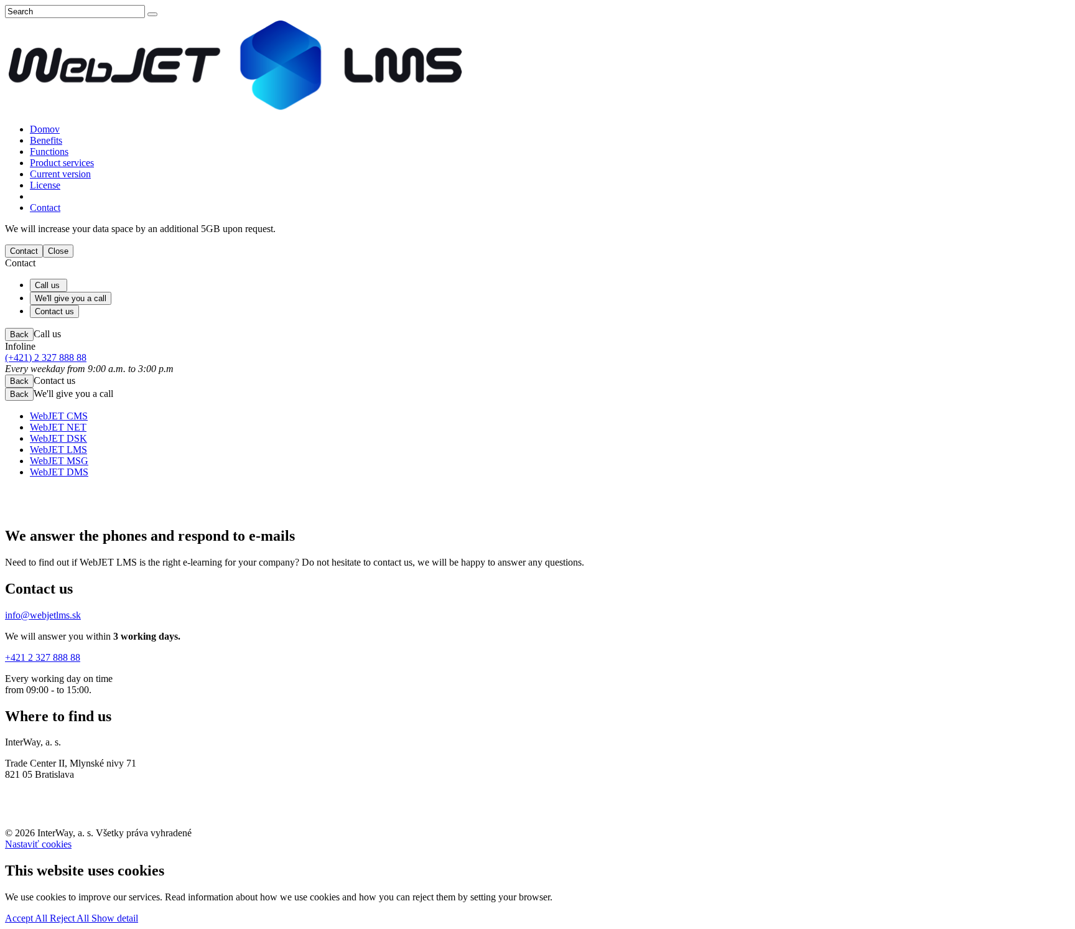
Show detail (114, 918)
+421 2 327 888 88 (42, 657)
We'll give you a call (70, 298)
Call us (48, 285)
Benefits (46, 140)
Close (58, 251)
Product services (62, 162)
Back (19, 334)
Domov (45, 129)
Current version (60, 174)
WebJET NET (58, 427)
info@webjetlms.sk (43, 615)
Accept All (27, 918)
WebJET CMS (59, 416)
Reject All (70, 918)
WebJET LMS (58, 449)
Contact (45, 207)
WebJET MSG (59, 460)
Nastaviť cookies (38, 844)
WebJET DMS (59, 472)
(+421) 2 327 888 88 (45, 357)
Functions (49, 151)
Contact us (54, 311)
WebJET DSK (58, 438)
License (45, 185)
